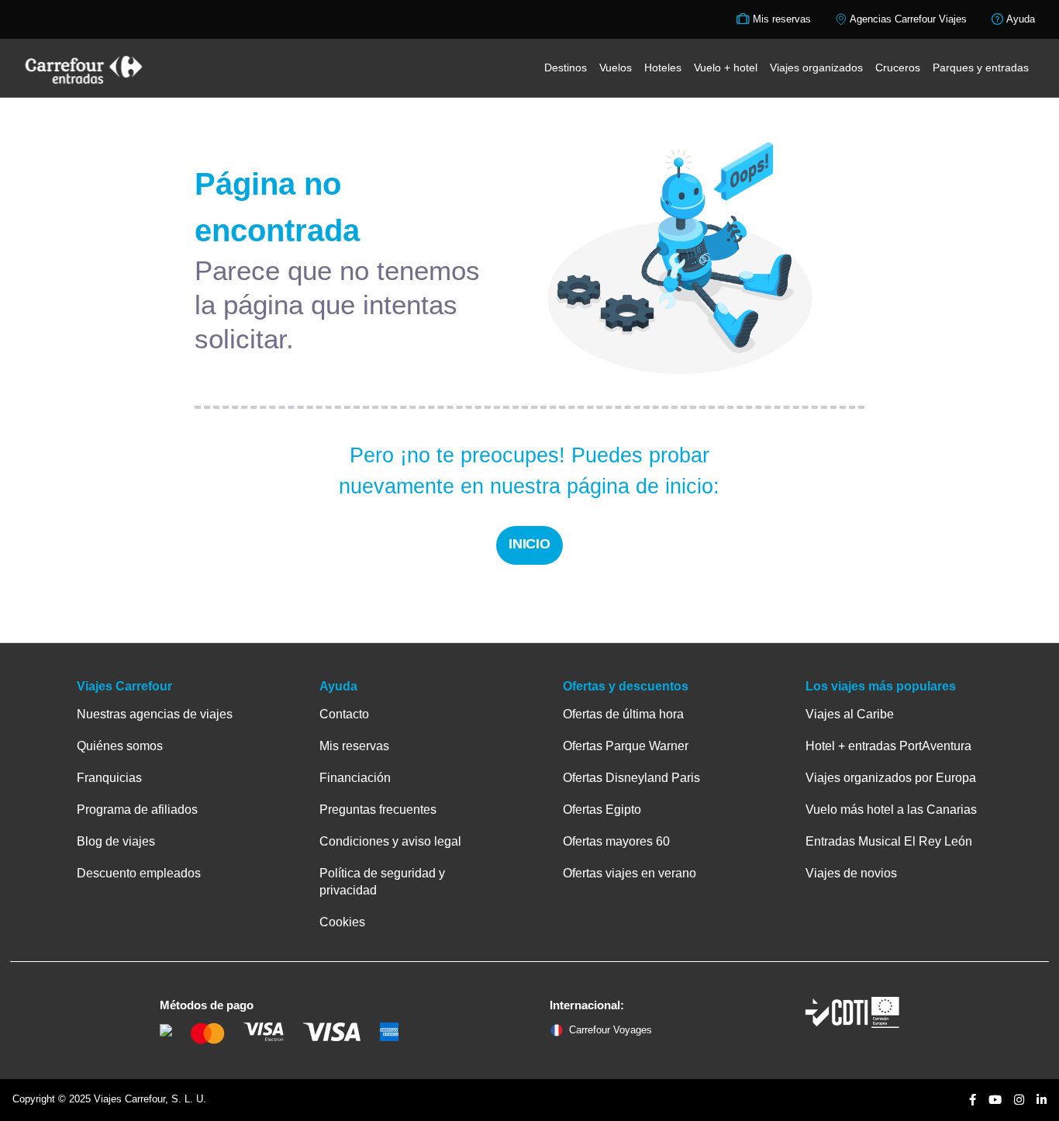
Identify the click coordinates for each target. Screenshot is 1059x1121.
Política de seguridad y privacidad (382, 882)
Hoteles (662, 67)
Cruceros (897, 67)
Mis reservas (354, 746)
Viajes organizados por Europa (890, 777)
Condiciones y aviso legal (390, 841)
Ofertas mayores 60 (616, 841)
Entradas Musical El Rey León (888, 841)
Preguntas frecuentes (377, 809)
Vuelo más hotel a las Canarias (891, 809)
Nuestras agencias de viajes (155, 714)
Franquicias (109, 777)
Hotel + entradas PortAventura (888, 746)
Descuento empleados (139, 873)
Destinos (565, 67)
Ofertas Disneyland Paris (631, 777)
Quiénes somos (120, 746)
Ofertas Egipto (602, 809)
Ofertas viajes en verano (629, 873)
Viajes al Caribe (849, 714)
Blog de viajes (116, 841)
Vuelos (615, 67)
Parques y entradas (981, 67)
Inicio (530, 544)
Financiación (355, 777)
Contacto (344, 714)
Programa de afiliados (137, 809)
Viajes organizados (816, 67)
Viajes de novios (851, 873)
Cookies (342, 922)
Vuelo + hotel (725, 67)
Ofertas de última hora (623, 714)
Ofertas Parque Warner (625, 746)
